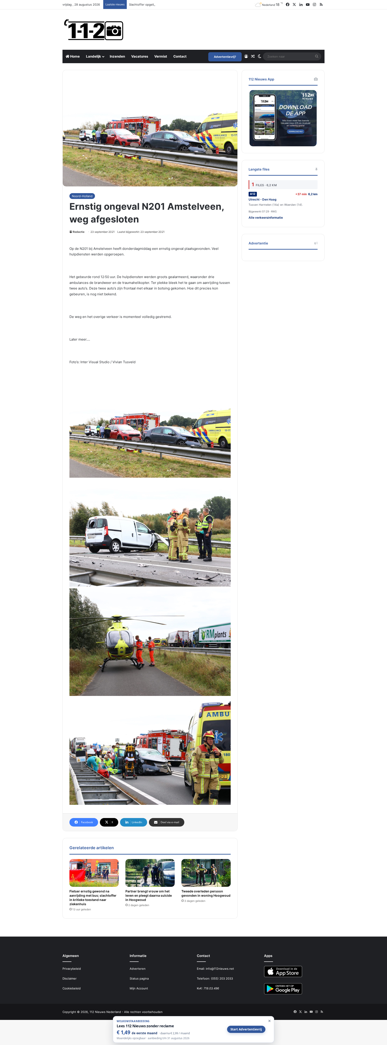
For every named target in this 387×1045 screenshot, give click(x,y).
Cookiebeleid (71, 988)
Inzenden (117, 56)
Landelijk (93, 56)
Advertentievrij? (225, 56)
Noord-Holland (82, 196)
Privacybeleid (71, 968)
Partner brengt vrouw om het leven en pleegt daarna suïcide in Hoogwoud (148, 895)
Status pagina (139, 978)
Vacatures (139, 56)
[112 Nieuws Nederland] (93, 29)
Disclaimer (69, 978)
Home (74, 56)
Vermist (160, 56)
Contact (180, 56)
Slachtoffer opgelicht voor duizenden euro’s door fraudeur (170, 4)
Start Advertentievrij (246, 1029)
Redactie (78, 231)
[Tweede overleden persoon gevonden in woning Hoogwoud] (206, 873)
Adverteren (138, 968)
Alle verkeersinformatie (266, 217)
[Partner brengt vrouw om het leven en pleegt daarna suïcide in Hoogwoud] (150, 873)
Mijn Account (139, 988)
